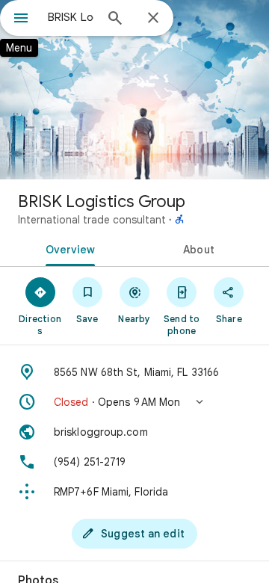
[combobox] (71, 17)
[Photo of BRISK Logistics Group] (134, 89)
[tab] (67, 248)
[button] (134, 402)
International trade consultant (92, 219)
